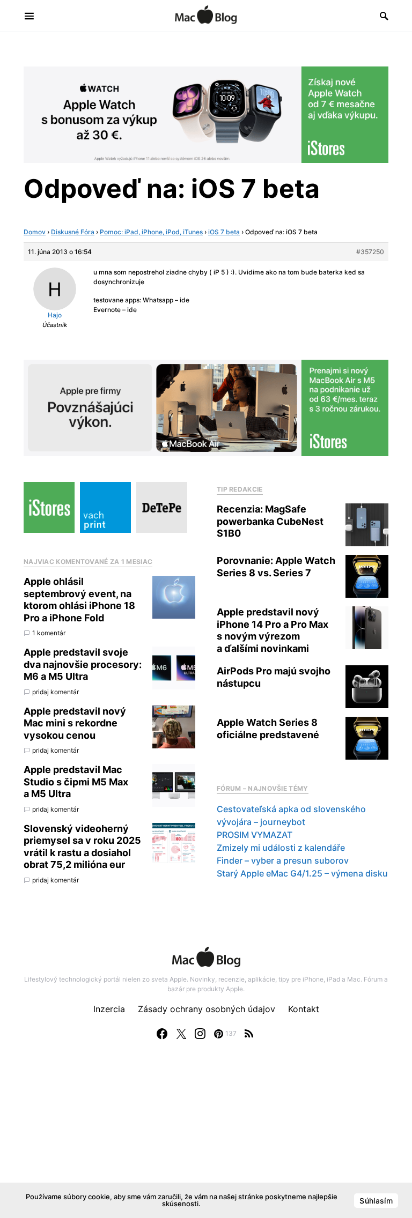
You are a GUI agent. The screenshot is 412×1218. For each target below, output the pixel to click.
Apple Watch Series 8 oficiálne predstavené (268, 728)
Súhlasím (376, 1200)
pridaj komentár (55, 692)
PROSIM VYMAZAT (254, 834)
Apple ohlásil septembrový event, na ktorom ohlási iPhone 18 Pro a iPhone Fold (79, 599)
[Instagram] (200, 1033)
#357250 (370, 252)
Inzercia (109, 1009)
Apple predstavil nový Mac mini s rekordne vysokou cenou (75, 723)
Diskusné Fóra (72, 232)
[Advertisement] (206, 1140)
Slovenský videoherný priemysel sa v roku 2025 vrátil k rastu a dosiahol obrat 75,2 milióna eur (82, 847)
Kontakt (303, 1009)
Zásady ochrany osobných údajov (206, 1009)
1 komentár (48, 633)
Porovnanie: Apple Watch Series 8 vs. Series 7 (276, 566)
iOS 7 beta (224, 232)
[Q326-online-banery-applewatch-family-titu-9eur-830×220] (206, 113)
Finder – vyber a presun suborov (283, 860)
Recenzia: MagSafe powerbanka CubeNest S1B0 (270, 521)
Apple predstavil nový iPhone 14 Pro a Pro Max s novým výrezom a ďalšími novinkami (272, 630)
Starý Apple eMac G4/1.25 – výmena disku (302, 873)
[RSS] (249, 1033)
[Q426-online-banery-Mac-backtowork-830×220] (206, 407)
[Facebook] (162, 1033)
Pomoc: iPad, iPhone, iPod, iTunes (151, 232)
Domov (35, 232)
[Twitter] (181, 1033)
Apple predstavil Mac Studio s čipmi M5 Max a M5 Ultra (76, 781)
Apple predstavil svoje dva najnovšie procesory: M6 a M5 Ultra (83, 664)
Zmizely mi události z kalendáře (281, 847)
